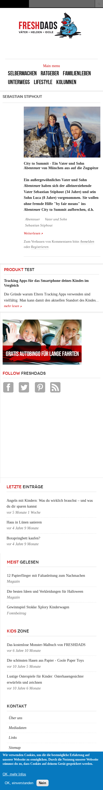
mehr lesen (11, 306)
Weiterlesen (33, 234)
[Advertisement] (42, 436)
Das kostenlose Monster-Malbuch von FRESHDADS (46, 645)
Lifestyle (43, 82)
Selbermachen (22, 73)
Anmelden (87, 241)
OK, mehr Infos (14, 774)
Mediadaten (17, 728)
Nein (42, 783)
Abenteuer (32, 219)
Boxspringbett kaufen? (23, 538)
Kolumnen (66, 82)
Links (13, 738)
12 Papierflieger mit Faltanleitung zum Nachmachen (46, 576)
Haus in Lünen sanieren (24, 522)
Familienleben (77, 73)
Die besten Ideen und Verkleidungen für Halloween (45, 591)
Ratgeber (50, 73)
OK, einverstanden (19, 783)
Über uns (15, 718)
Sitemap (15, 748)
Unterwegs (19, 82)
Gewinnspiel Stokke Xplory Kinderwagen (38, 607)
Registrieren (40, 247)
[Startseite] (50, 38)
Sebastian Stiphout (39, 225)
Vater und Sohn (56, 219)
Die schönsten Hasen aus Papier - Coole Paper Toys (45, 660)
